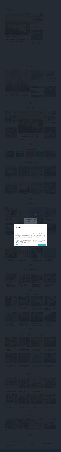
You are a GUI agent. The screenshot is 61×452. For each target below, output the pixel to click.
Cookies (20, 242)
